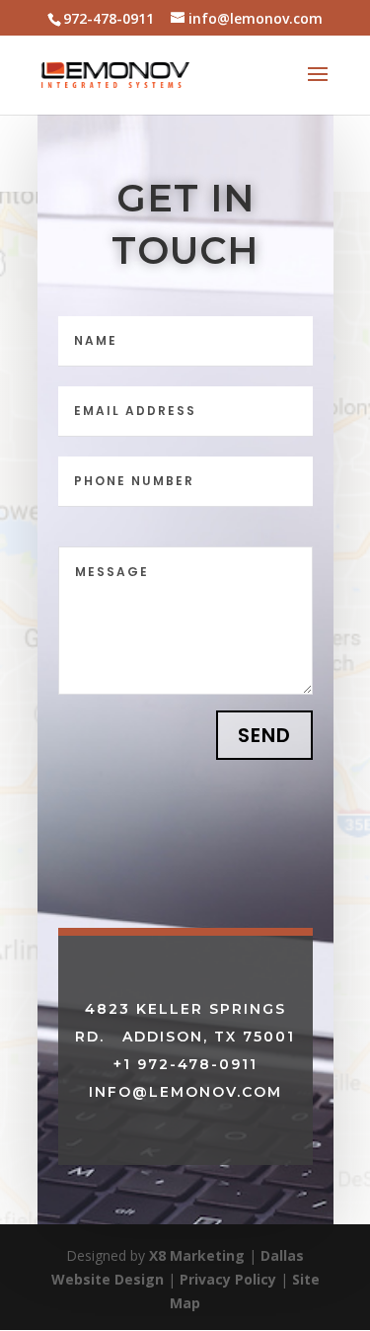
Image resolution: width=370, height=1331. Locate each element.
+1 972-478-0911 (185, 1064)
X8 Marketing (197, 1255)
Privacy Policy (228, 1279)
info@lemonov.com (185, 1092)
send (264, 735)
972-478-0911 (108, 18)
